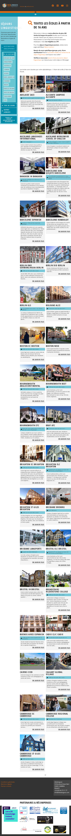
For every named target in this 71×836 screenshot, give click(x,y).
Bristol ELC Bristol (56, 548)
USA (5, 100)
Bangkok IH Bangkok (31, 176)
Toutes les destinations (9, 54)
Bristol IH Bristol (29, 589)
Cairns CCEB (26, 672)
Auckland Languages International (31, 137)
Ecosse (6, 73)
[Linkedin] (57, 5)
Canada (6, 69)
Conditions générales (8, 782)
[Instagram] (67, 5)
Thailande (7, 96)
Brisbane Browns (55, 507)
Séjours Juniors (49, 47)
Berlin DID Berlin (55, 265)
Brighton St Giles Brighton (29, 508)
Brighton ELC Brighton (53, 465)
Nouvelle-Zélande (9, 88)
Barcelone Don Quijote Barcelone (56, 171)
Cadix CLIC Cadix (54, 634)
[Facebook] (53, 5)
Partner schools (6, 786)
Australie (7, 66)
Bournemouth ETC (29, 425)
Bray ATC (50, 425)
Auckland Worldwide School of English (57, 137)
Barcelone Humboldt (57, 219)
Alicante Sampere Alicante (55, 95)
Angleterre (8, 62)
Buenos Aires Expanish (32, 634)
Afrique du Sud (9, 58)
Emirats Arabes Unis (9, 77)
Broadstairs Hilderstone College (57, 590)
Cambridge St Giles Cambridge (30, 754)
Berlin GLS (25, 305)
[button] (35, 14)
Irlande (7, 81)
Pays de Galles (9, 92)
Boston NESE (52, 345)
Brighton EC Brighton (32, 464)
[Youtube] (62, 5)
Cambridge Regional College (57, 714)
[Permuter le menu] (35, 12)
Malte (6, 85)
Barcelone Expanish (30, 219)
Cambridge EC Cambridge (27, 714)
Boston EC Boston (29, 345)
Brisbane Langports (30, 548)
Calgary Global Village (54, 673)
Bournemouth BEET (56, 383)
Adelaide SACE (27, 94)
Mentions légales (6, 784)
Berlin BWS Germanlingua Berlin (32, 266)
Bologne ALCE (53, 305)
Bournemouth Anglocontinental (30, 384)
